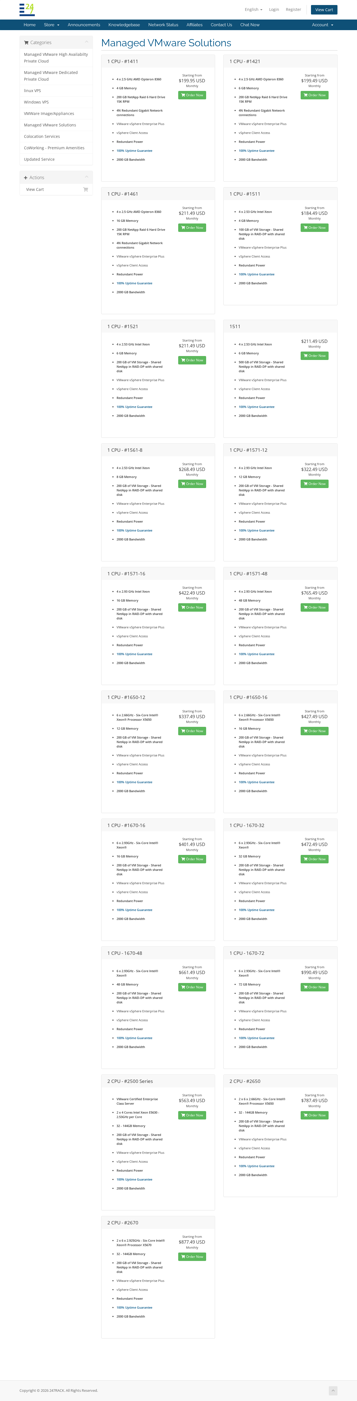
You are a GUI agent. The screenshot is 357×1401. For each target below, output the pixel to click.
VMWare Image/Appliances (49, 113)
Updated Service (39, 159)
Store (50, 24)
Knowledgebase (124, 24)
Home (30, 24)
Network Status (163, 24)
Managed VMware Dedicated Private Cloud (51, 76)
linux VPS (32, 90)
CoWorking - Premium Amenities (54, 147)
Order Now (194, 95)
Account (321, 24)
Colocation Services (42, 136)
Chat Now (250, 24)
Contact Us (221, 24)
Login (274, 9)
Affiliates (194, 24)
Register (293, 9)
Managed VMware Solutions (50, 125)
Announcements (84, 24)
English (252, 9)
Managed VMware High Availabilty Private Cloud (56, 58)
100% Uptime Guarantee (134, 150)
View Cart (324, 9)
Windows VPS (36, 102)
